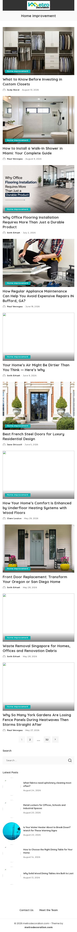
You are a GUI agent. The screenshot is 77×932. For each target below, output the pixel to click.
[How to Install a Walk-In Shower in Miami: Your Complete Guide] (38, 120)
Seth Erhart (13, 232)
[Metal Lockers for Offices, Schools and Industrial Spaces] (12, 809)
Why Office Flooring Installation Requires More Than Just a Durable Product (33, 222)
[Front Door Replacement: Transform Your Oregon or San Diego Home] (38, 548)
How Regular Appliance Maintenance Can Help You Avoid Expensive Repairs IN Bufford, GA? (38, 296)
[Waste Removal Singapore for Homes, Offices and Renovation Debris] (38, 617)
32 (47, 739)
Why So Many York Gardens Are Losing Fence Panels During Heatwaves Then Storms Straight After (37, 720)
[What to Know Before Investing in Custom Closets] (38, 51)
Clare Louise (14, 518)
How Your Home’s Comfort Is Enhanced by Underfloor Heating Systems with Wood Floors (37, 508)
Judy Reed (13, 90)
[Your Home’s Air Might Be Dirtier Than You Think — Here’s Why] (38, 337)
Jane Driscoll (14, 444)
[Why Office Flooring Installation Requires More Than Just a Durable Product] (38, 189)
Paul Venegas (15, 159)
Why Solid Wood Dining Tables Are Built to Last (48, 873)
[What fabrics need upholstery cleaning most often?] (12, 787)
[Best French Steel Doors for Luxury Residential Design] (38, 406)
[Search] (69, 5)
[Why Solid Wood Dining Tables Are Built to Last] (12, 876)
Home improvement (17, 71)
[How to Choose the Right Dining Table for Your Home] (12, 853)
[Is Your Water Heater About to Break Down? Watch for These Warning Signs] (12, 831)
